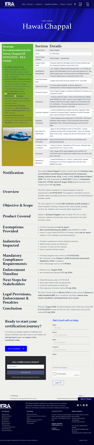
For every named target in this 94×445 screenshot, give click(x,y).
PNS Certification (6, 425)
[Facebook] (78, 405)
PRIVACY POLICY (83, 440)
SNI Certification (5, 421)
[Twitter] (81, 405)
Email (55, 339)
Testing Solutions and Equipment (34, 419)
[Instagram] (84, 405)
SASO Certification (6, 423)
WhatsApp (20, 96)
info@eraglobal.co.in (57, 425)
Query (55, 354)
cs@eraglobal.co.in (13, 93)
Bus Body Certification (7, 430)
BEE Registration (6, 418)
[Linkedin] (87, 405)
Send (57, 383)
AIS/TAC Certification (7, 416)
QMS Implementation (32, 421)
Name (55, 325)
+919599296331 (56, 429)
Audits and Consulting (32, 414)
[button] (34, 4)
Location (56, 347)
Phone (55, 332)
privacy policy (28, 377)
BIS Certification (5, 414)
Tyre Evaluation (30, 423)
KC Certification (5, 419)
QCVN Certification (6, 428)
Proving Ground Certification (8, 427)
